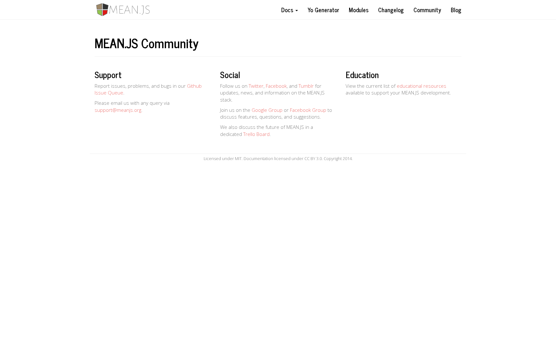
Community (427, 9)
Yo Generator (323, 9)
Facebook (276, 86)
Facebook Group (308, 110)
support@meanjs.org (118, 110)
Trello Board (256, 134)
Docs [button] (288, 9)
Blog (456, 9)
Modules (358, 9)
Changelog (391, 9)
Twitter (256, 86)
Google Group (267, 110)
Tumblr (306, 86)
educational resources (421, 86)
